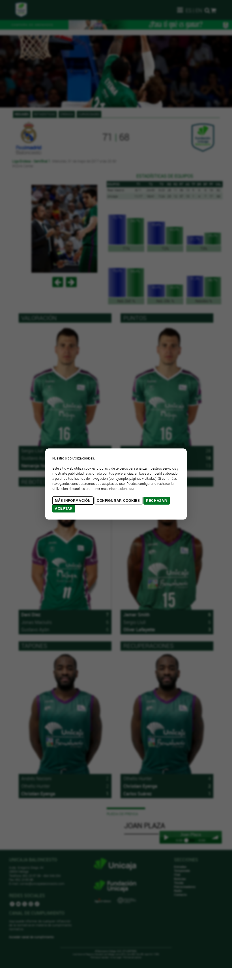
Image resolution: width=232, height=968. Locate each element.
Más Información (73, 501)
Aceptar (64, 509)
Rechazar (156, 501)
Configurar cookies (118, 501)
